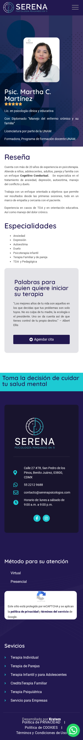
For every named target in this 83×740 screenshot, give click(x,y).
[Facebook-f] (37, 518)
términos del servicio (55, 611)
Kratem (55, 719)
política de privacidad (25, 611)
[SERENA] (25, 8)
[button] (73, 730)
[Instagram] (46, 518)
